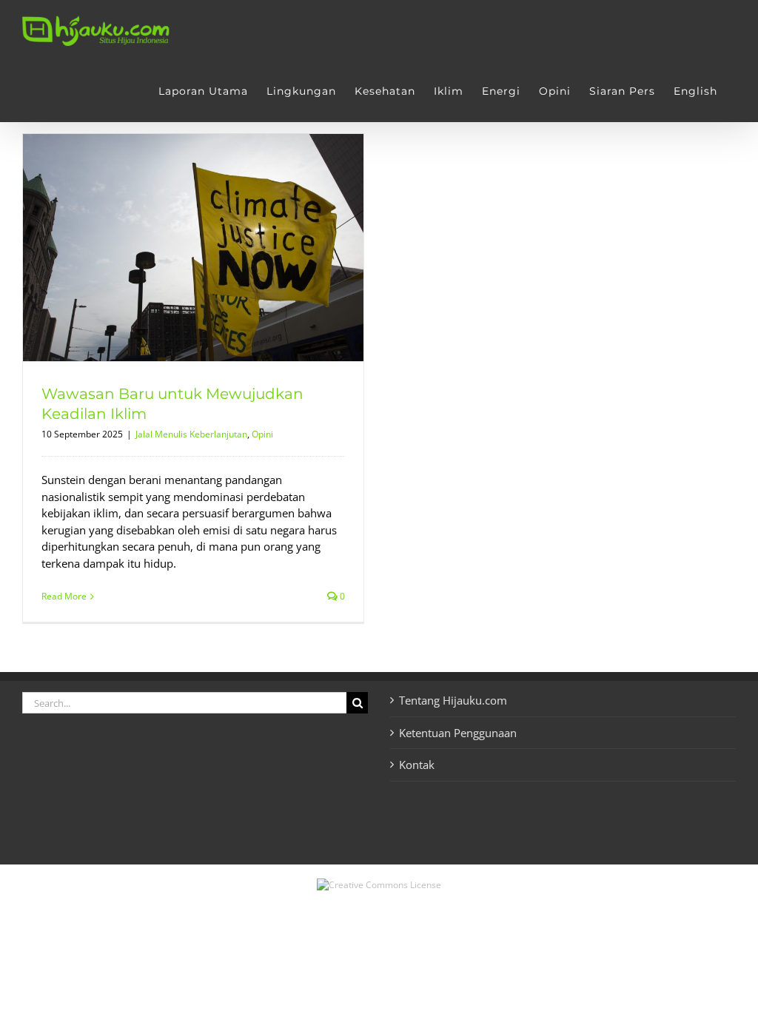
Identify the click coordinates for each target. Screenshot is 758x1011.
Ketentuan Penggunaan (458, 732)
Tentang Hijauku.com (453, 700)
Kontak (417, 764)
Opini (262, 434)
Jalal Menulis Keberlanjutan (191, 434)
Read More (64, 596)
